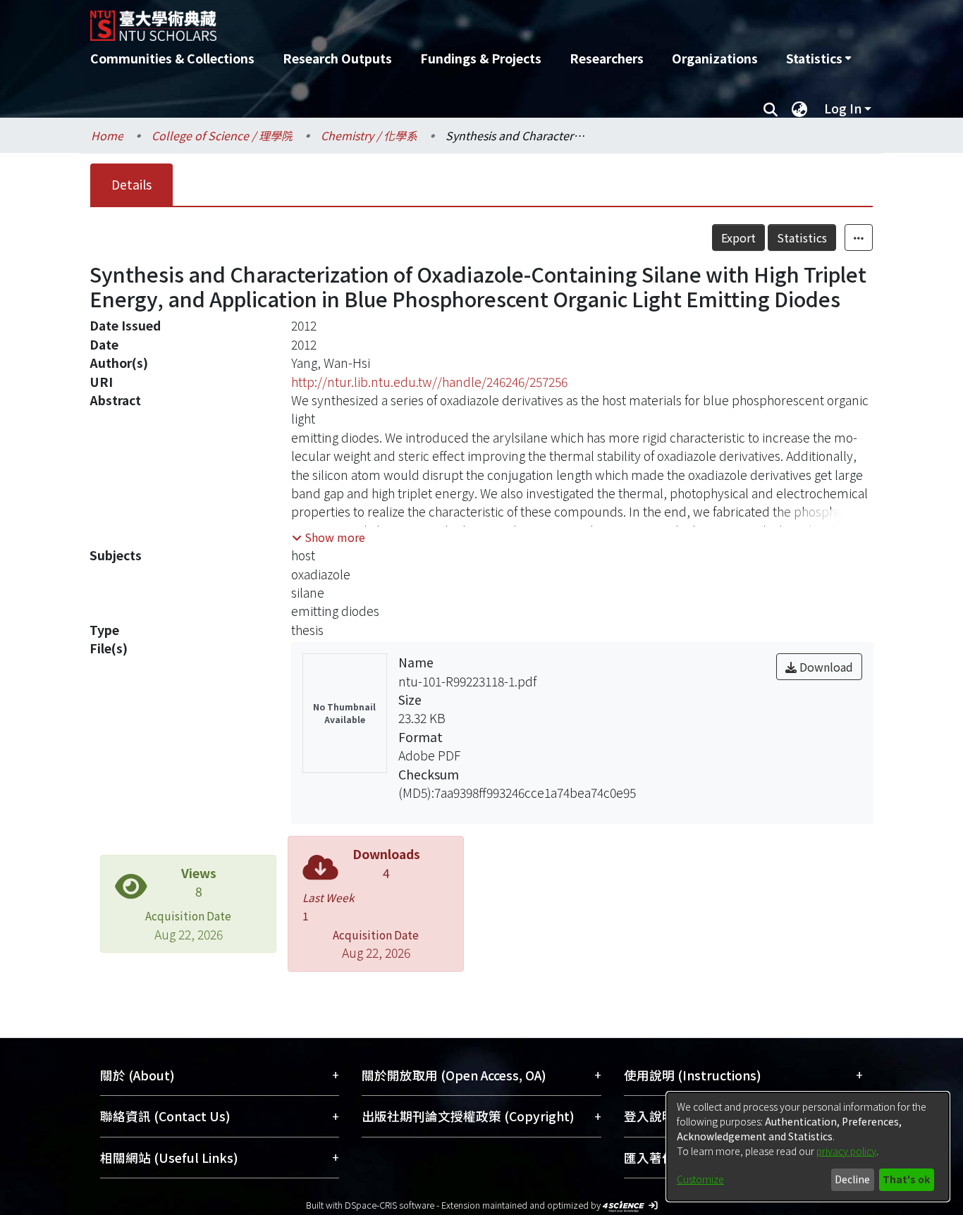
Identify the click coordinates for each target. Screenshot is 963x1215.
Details (131, 184)
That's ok (906, 1179)
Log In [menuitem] (842, 108)
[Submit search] (770, 108)
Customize (700, 1179)
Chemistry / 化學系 (369, 135)
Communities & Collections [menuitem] (172, 58)
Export (738, 237)
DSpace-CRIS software (389, 1204)
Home (107, 135)
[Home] (405, 20)
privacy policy (846, 1151)
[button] (328, 537)
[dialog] (808, 1146)
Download (825, 666)
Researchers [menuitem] (607, 58)
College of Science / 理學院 (222, 135)
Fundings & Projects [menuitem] (480, 58)
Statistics (802, 237)
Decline (852, 1179)
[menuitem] (818, 58)
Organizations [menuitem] (715, 58)
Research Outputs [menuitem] (337, 58)
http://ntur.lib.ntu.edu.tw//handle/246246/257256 (429, 381)
